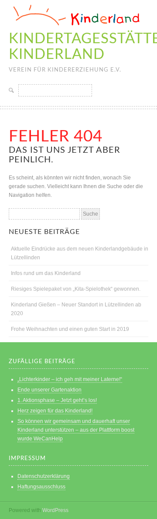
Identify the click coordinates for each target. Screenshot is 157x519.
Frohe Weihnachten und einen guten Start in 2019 (70, 329)
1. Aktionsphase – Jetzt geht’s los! (57, 400)
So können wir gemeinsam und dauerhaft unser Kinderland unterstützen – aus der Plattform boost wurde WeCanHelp (75, 430)
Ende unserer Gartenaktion (49, 390)
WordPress (55, 510)
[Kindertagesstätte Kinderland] (74, 27)
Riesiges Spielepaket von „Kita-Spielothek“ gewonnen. (75, 289)
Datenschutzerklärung (43, 476)
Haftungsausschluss (41, 487)
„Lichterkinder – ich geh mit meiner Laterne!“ (69, 379)
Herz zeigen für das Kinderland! (54, 411)
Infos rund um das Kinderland (46, 273)
